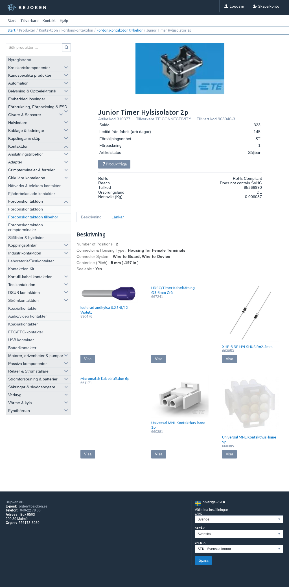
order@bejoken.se (33, 506)
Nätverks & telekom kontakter (34, 186)
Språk (200, 528)
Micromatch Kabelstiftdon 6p (105, 378)
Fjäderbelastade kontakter (31, 194)
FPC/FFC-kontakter (25, 332)
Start (12, 20)
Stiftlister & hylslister (26, 238)
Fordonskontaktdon (25, 209)
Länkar (117, 217)
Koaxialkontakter (23, 308)
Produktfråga (116, 164)
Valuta (200, 542)
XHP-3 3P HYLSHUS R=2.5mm (247, 346)
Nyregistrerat (19, 60)
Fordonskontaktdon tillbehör (120, 30)
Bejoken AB (14, 502)
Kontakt (49, 20)
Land (198, 513)
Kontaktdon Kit (21, 269)
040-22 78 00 (30, 510)
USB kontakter (21, 340)
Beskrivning (91, 217)
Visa (87, 359)
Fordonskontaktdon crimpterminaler (25, 227)
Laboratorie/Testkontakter (31, 261)
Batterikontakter (22, 348)
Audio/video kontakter (27, 316)
